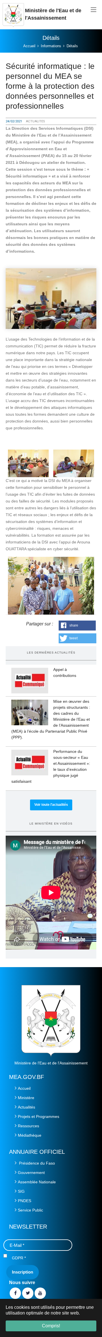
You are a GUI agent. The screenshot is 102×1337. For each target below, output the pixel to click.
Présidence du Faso (36, 1163)
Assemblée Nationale (37, 1182)
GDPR (19, 1258)
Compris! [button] (51, 1325)
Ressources (28, 1126)
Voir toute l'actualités (51, 805)
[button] (77, 626)
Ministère (26, 1097)
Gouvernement (31, 1172)
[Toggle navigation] (93, 10)
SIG (21, 1191)
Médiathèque (29, 1135)
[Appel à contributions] (29, 680)
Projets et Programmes (38, 1116)
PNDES (24, 1200)
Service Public (30, 1210)
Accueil (24, 1088)
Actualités (26, 1107)
